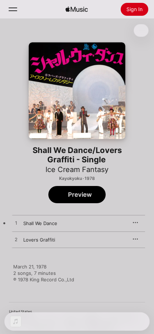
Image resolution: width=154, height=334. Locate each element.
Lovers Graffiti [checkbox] (39, 240)
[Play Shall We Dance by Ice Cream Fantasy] (16, 223)
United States (20, 311)
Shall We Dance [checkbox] (40, 223)
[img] (77, 9)
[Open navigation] (13, 9)
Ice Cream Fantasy (77, 169)
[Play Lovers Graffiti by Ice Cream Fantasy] (16, 240)
